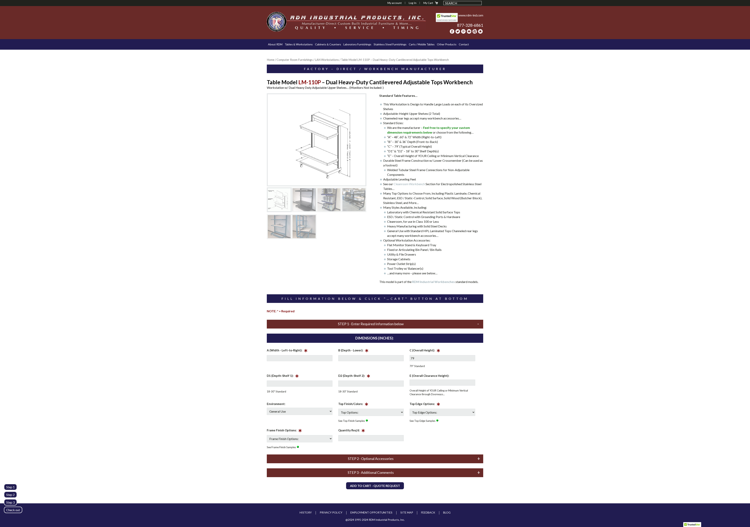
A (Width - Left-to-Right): (287, 351)
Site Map (406, 512)
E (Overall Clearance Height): (429, 375)
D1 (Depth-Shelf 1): (283, 376)
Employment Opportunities (371, 512)
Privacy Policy (331, 512)
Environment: (276, 404)
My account (395, 2)
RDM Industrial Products (276, 21)
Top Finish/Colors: (353, 404)
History (306, 512)
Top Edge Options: (425, 404)
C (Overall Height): (425, 351)
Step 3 (10, 502)
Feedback (428, 512)
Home (270, 59)
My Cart (428, 2)
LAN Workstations (327, 59)
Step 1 (10, 487)
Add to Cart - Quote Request (375, 485)
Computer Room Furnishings (295, 59)
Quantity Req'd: (351, 431)
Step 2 (10, 494)
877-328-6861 (470, 25)
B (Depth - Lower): (353, 351)
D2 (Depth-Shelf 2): (354, 376)
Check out (13, 510)
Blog (447, 512)
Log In (412, 2)
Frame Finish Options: (284, 431)
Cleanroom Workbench (409, 184)
